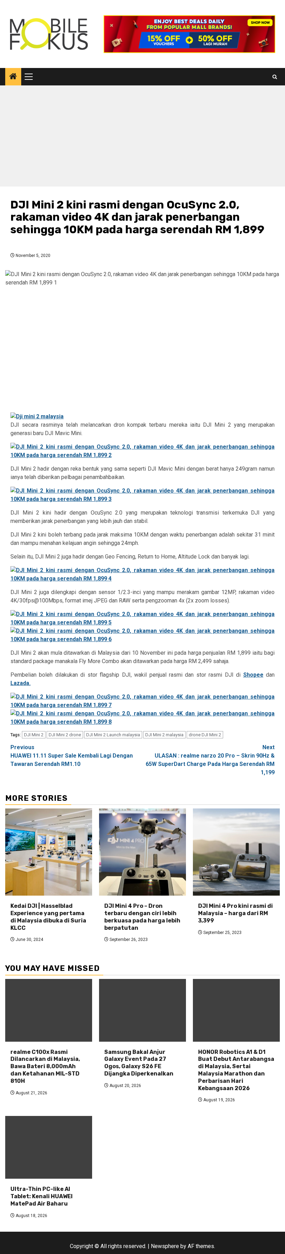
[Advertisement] (142, 138)
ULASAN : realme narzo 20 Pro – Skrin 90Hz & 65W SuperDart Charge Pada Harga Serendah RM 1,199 (210, 760)
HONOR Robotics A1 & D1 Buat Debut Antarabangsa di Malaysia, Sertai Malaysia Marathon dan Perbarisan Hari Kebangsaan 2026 (236, 1070)
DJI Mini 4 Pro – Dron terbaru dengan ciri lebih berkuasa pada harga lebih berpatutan (142, 917)
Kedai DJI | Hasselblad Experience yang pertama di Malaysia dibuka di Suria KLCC (48, 917)
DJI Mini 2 (33, 734)
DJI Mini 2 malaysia (164, 734)
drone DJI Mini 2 (205, 734)
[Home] (13, 77)
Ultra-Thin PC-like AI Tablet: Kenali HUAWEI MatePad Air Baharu (41, 1196)
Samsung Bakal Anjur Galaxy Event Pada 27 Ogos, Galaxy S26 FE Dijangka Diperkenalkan (138, 1063)
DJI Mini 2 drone (65, 734)
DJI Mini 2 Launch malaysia (113, 734)
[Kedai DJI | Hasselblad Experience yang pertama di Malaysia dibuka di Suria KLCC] (48, 852)
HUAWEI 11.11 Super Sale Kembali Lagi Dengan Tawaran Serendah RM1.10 (71, 755)
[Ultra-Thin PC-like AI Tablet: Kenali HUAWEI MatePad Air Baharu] (48, 1147)
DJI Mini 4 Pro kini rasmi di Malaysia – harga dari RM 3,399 (235, 913)
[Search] (274, 77)
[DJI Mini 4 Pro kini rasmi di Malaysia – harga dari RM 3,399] (236, 852)
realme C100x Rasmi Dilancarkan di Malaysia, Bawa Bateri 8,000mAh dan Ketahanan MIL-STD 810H (45, 1066)
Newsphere (165, 1246)
